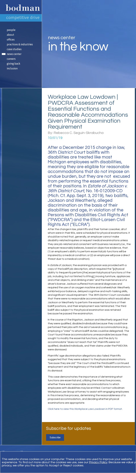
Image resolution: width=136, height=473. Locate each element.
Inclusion (12, 68)
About (10, 35)
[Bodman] (21, 7)
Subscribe (55, 437)
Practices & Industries (20, 44)
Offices (11, 39)
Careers (11, 59)
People (11, 30)
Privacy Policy (98, 462)
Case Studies (14, 49)
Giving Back (13, 63)
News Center (14, 54)
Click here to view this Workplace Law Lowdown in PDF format (85, 409)
